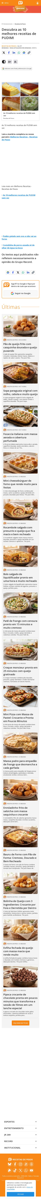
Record (8, 1141)
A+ (9, 61)
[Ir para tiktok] (15, 1170)
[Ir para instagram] (20, 1164)
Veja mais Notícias (20, 1023)
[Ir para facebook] (15, 1164)
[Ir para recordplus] (9, 1170)
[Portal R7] (20, 3)
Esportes (9, 1121)
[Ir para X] (20, 1170)
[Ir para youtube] (31, 1170)
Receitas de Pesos (20, 24)
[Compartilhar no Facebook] (8, 52)
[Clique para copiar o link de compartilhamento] (29, 52)
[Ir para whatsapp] (26, 1170)
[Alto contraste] (4, 62)
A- (15, 61)
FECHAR (20, 1194)
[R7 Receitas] (20, 9)
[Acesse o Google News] (24, 52)
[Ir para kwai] (26, 1164)
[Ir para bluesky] (9, 1164)
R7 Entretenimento (7, 24)
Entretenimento (14, 1128)
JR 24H (7, 1134)
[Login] (37, 2)
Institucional (12, 1147)
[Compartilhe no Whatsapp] (19, 52)
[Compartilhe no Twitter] (3, 52)
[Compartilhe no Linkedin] (14, 52)
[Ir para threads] (31, 1164)
